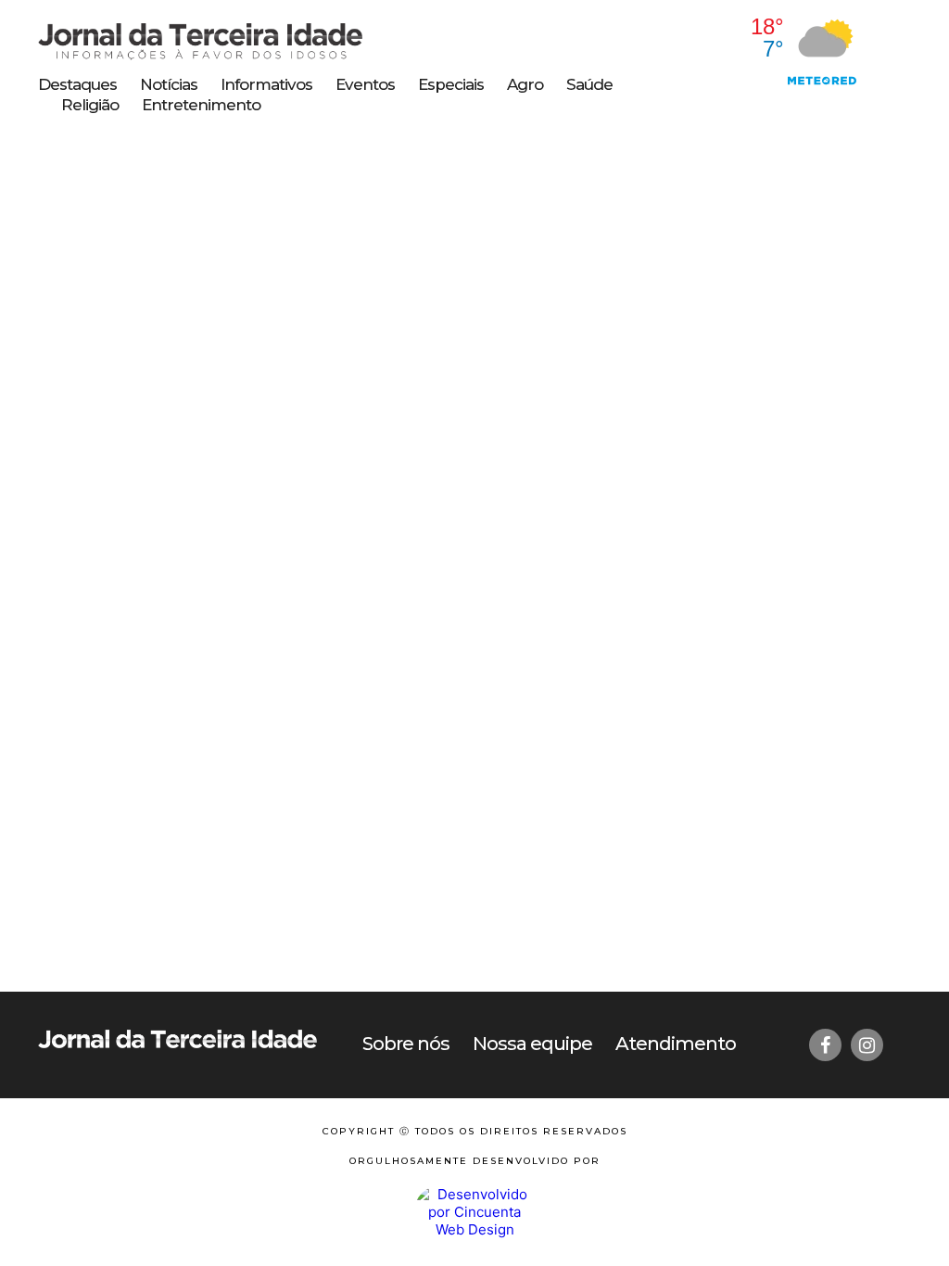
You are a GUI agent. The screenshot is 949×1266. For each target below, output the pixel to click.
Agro (525, 84)
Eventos (365, 84)
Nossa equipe (532, 1043)
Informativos (266, 84)
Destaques (77, 84)
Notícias (168, 84)
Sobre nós (405, 1043)
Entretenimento (201, 104)
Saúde (589, 84)
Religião (90, 104)
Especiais (451, 84)
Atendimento (675, 1043)
